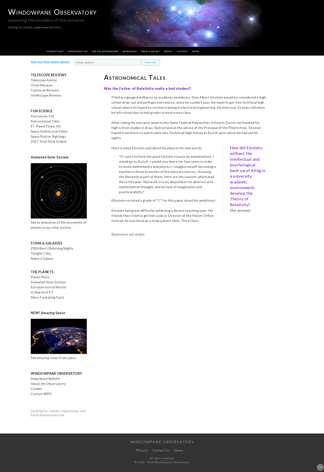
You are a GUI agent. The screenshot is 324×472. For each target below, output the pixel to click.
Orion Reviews (42, 85)
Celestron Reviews (45, 90)
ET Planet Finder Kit (46, 126)
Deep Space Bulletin (45, 379)
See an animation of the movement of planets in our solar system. (58, 224)
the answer (240, 210)
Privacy (142, 450)
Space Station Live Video (49, 131)
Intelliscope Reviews (46, 95)
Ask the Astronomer (105, 51)
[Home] (188, 450)
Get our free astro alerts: (50, 62)
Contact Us (161, 450)
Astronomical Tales (45, 121)
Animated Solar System (48, 282)
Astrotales (130, 51)
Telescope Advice (44, 80)
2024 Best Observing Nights (52, 248)
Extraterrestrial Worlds (48, 287)
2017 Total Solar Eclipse (49, 141)
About (168, 51)
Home (195, 51)
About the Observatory (48, 384)
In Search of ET (42, 292)
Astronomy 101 (78, 51)
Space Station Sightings (48, 136)
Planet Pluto (40, 277)
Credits (36, 389)
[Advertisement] (188, 280)
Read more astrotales (128, 234)
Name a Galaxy (150, 51)
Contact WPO (41, 394)
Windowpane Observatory (52, 11)
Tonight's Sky (55, 51)
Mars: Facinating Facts (47, 297)
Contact (182, 51)
